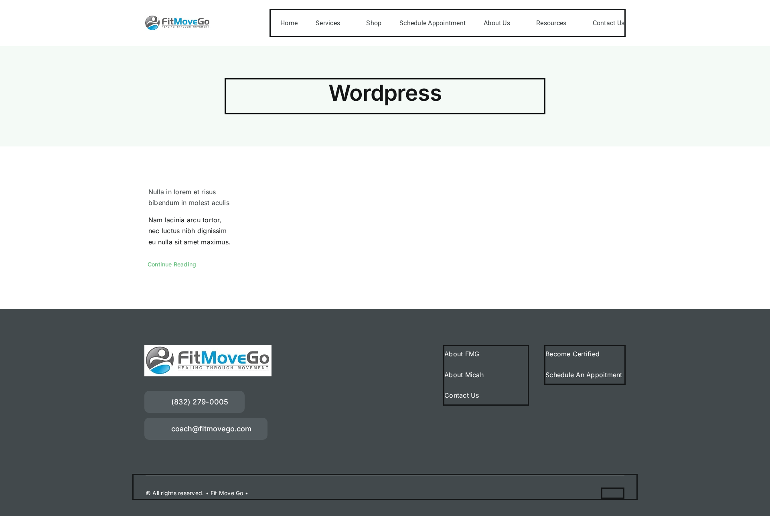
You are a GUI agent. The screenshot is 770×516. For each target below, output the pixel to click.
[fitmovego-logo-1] (177, 18)
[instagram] (620, 493)
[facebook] (605, 493)
